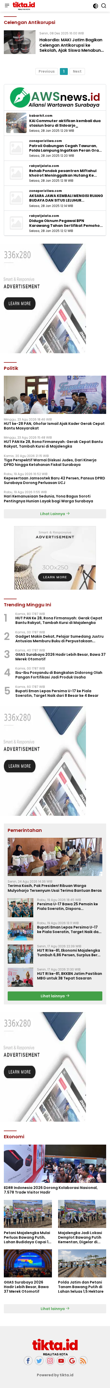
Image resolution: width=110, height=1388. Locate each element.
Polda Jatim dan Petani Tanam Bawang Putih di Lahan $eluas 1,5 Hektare (81, 1287)
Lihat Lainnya (53, 513)
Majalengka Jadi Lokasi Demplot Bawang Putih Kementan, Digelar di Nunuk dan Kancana (80, 1237)
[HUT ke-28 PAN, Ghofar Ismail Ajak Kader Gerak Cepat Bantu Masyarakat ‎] (55, 395)
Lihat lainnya (53, 996)
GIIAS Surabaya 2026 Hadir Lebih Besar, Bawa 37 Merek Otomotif (60, 656)
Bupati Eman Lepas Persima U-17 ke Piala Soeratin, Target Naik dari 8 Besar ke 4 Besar (56, 693)
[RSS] (83, 1360)
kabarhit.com (40, 116)
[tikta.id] (23, 6)
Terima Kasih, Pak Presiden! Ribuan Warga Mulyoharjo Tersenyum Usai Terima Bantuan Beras (55, 888)
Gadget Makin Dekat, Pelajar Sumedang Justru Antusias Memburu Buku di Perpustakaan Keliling (59, 638)
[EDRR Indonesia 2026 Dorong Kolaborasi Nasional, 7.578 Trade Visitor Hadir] (55, 1164)
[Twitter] (39, 1360)
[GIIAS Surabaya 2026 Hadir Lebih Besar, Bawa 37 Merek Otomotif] (28, 1263)
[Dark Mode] (95, 6)
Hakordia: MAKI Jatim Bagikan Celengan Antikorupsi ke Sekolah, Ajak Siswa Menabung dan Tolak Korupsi (71, 48)
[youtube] (61, 1360)
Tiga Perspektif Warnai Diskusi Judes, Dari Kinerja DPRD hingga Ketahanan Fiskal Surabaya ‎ (50, 462)
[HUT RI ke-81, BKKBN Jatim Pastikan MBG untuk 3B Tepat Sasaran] (20, 977)
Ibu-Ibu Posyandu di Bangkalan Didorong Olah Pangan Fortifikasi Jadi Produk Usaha (58, 674)
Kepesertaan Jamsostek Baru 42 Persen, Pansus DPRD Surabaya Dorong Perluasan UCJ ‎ (54, 480)
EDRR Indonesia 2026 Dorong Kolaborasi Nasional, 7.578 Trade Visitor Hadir (51, 1190)
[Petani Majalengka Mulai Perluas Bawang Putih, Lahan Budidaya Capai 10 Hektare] (28, 1214)
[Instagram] (50, 1360)
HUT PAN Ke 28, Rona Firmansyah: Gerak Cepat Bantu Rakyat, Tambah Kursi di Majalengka (53, 444)
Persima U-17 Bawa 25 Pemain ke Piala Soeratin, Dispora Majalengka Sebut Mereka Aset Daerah (67, 906)
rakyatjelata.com (44, 166)
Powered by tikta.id (55, 1375)
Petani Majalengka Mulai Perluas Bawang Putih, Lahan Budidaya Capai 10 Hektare (27, 1237)
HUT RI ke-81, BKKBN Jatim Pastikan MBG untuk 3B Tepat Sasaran (69, 975)
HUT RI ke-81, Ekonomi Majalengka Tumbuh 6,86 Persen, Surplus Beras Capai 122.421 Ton (69, 952)
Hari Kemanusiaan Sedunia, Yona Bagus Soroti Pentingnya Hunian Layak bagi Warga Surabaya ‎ (49, 498)
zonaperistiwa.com (45, 141)
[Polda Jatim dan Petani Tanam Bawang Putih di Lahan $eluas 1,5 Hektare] (82, 1263)
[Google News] (72, 1360)
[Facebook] (28, 1360)
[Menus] (7, 6)
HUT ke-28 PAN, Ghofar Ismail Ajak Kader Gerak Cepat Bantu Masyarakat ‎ (54, 425)
